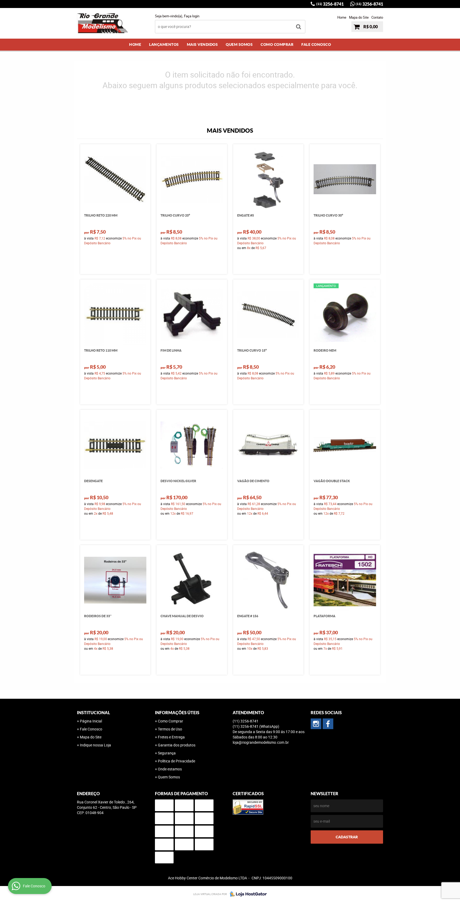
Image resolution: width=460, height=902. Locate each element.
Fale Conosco (316, 44)
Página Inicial (91, 721)
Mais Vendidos (202, 44)
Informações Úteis (177, 712)
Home (341, 17)
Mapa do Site (359, 17)
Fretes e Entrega (171, 737)
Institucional (93, 712)
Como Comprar (277, 44)
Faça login (191, 16)
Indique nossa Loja (95, 744)
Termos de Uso (170, 729)
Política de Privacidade (176, 760)
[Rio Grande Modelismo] (328, 723)
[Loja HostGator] (247, 894)
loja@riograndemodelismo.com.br (261, 742)
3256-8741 (330, 4)
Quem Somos (239, 44)
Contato (377, 17)
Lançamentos (164, 44)
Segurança (167, 752)
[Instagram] (316, 723)
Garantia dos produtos (176, 744)
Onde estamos (170, 768)
